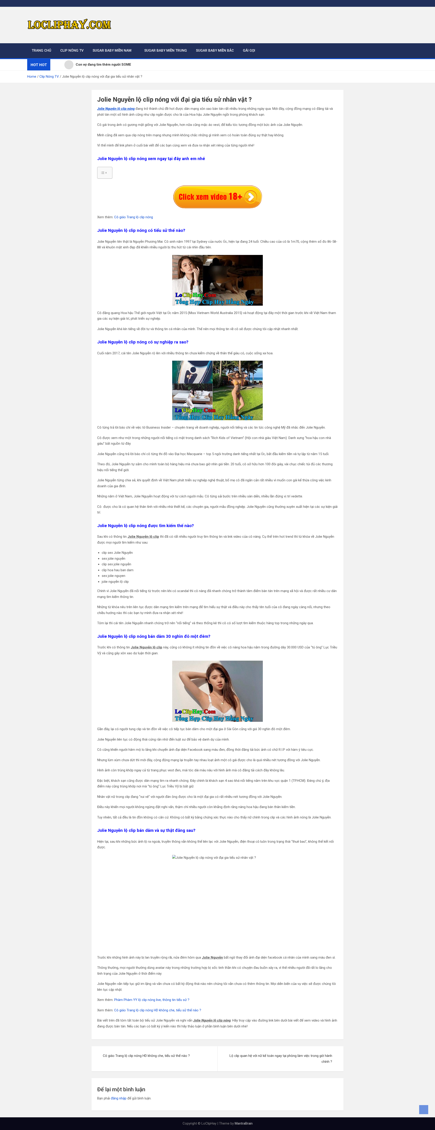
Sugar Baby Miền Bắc (215, 50)
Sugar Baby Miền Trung (165, 50)
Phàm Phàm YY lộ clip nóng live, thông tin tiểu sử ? (151, 1000)
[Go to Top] (423, 1109)
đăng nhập (118, 1098)
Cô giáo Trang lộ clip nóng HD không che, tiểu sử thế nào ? (157, 1010)
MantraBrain (244, 1123)
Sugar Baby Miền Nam (112, 50)
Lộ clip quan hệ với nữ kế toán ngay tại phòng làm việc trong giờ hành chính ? (281, 1059)
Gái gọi (249, 50)
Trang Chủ (41, 50)
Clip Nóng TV (72, 50)
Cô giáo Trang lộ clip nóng (133, 217)
